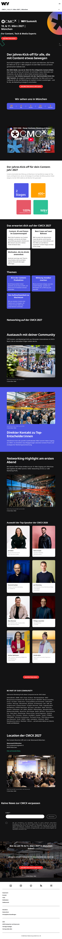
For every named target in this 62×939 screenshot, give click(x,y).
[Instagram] (21, 885)
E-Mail (8, 813)
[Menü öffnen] (59, 3)
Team (3, 897)
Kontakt (4, 895)
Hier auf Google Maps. (14, 751)
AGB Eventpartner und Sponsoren (11, 924)
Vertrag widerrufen (7, 929)
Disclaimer (5, 909)
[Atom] (51, 885)
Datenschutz (5, 912)
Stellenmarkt (5, 902)
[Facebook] (31, 885)
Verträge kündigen (7, 926)
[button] (18, 542)
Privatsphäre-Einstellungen (9, 914)
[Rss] (41, 885)
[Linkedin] (11, 885)
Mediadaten (5, 900)
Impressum (5, 892)
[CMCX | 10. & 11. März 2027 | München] (59, 9)
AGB (3, 921)
